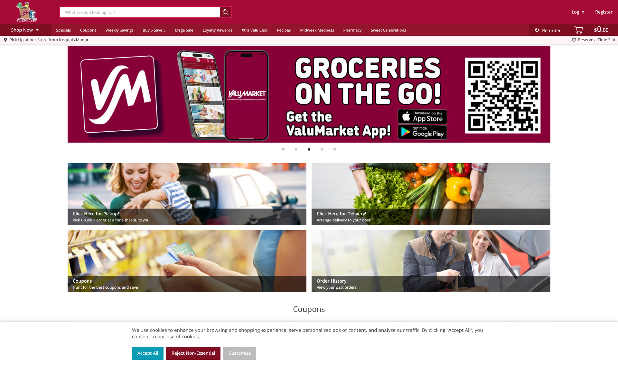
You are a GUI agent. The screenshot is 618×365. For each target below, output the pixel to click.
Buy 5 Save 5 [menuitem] (154, 30)
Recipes (284, 30)
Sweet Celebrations (388, 30)
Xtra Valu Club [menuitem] (254, 30)
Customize (240, 353)
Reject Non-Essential (193, 353)
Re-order (551, 31)
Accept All (147, 353)
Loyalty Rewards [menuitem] (218, 30)
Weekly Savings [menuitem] (120, 30)
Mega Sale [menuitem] (184, 30)
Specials (63, 30)
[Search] (226, 12)
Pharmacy (352, 30)
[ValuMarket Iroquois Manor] (27, 12)
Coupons (88, 30)
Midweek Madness (317, 30)
